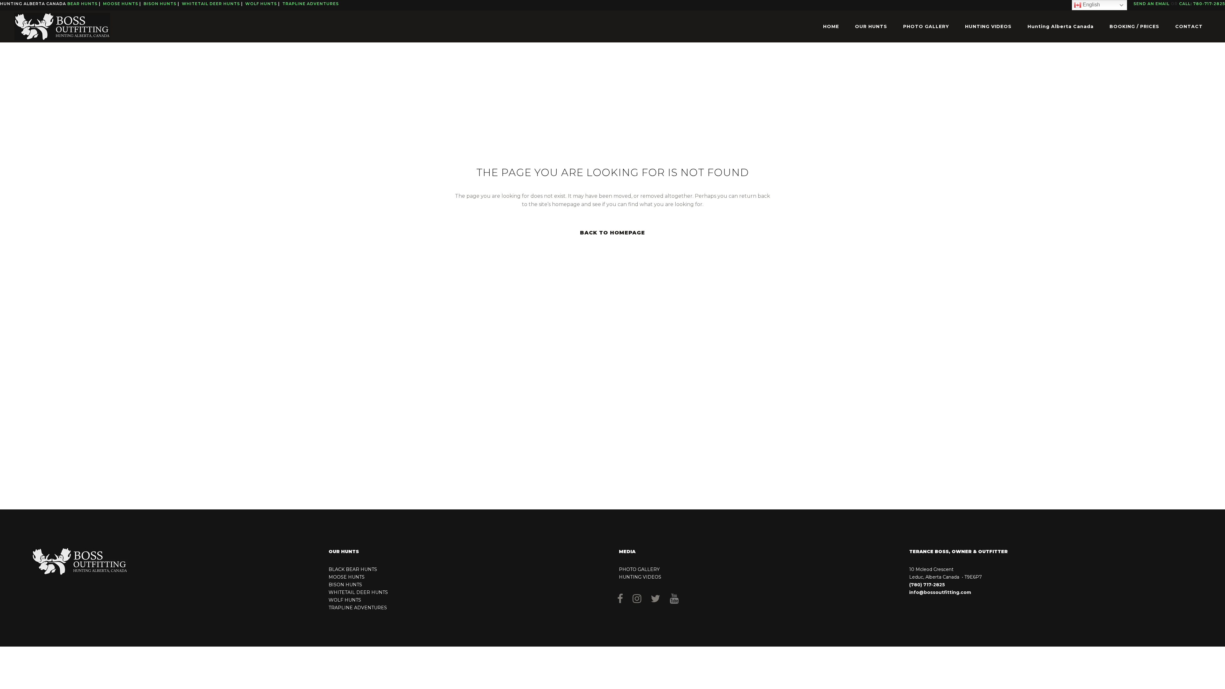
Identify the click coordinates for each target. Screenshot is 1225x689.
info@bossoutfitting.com (940, 592)
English (1090, 4)
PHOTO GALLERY (639, 569)
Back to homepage (612, 233)
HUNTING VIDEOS (640, 577)
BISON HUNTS (345, 585)
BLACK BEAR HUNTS (353, 569)
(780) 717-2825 (927, 585)
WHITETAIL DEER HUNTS (358, 592)
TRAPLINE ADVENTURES (358, 608)
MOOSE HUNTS (347, 577)
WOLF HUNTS (345, 600)
